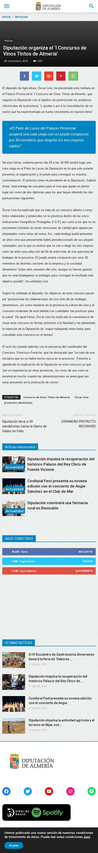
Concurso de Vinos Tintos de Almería (46, 397)
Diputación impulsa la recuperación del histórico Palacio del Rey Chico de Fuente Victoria (61, 464)
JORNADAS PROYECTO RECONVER (78, 423)
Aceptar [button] (14, 845)
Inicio (6, 17)
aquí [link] (87, 837)
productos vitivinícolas (18, 402)
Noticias (9, 40)
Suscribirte (84, 570)
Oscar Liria (81, 397)
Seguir (88, 561)
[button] (91, 6)
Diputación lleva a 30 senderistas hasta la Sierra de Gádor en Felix (24, 426)
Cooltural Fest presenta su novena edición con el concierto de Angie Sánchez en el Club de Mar (57, 486)
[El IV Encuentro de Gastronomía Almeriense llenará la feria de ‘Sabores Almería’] (13, 660)
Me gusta (86, 551)
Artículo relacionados (20, 447)
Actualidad (14, 467)
